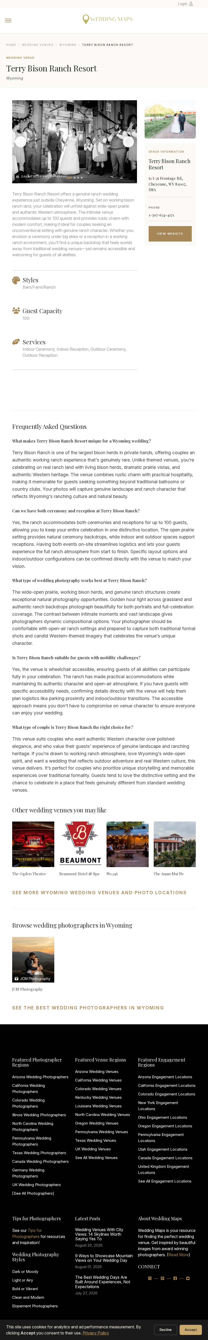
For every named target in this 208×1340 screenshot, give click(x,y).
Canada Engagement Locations (165, 1157)
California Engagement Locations (167, 1085)
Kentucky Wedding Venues (98, 1097)
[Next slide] (128, 141)
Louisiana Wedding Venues (98, 1106)
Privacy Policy (96, 1332)
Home (11, 45)
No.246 (112, 873)
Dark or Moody (25, 1271)
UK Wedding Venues (93, 1149)
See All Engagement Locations (165, 1181)
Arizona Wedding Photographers (40, 1076)
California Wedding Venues (98, 1080)
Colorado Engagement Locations (166, 1094)
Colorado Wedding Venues (98, 1088)
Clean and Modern (28, 1297)
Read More (178, 1254)
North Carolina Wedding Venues (102, 1114)
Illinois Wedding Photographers (39, 1114)
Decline (166, 1330)
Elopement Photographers (35, 1306)
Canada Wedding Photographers (40, 1161)
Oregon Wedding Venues (96, 1123)
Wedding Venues (38, 45)
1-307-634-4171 (161, 214)
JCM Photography (34, 978)
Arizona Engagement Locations (165, 1076)
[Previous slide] (20, 141)
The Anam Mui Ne (169, 873)
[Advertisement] (170, 334)
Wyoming (68, 45)
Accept (191, 1330)
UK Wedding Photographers (36, 1184)
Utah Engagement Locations (162, 1149)
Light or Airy (22, 1280)
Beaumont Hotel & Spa (79, 873)
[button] (69, 177)
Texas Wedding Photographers (39, 1152)
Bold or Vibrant (25, 1288)
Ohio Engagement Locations (162, 1117)
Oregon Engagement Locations (165, 1126)
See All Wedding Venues (96, 1157)
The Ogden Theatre (29, 873)
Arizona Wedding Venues (96, 1071)
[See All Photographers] (33, 1193)
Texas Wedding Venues (95, 1140)
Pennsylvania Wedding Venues (101, 1131)
